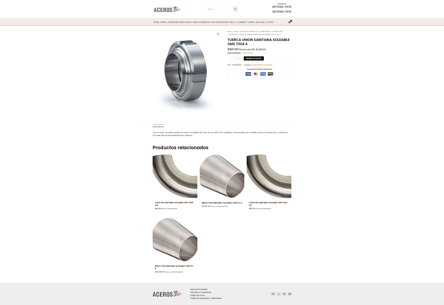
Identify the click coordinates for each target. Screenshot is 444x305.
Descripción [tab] (158, 126)
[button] (218, 34)
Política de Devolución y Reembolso (206, 298)
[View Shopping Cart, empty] (289, 23)
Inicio (230, 31)
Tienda (236, 31)
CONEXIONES (264, 31)
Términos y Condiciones (200, 292)
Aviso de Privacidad (198, 289)
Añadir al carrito (254, 58)
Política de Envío (197, 295)
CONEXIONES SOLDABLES (262, 65)
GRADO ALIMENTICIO (249, 31)
